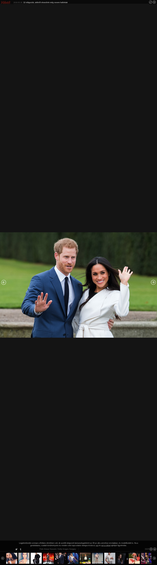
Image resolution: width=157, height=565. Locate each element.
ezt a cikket (106, 545)
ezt (97, 545)
